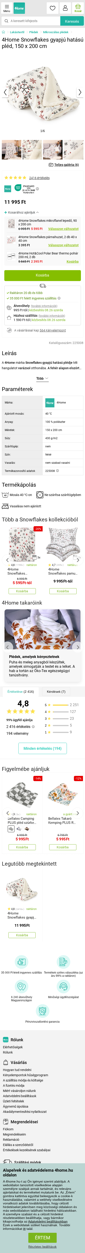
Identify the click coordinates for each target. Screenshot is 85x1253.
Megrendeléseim (14, 1134)
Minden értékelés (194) (43, 748)
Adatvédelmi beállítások (19, 1096)
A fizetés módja (13, 1085)
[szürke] (11, 829)
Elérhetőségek (13, 1047)
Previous (7, 560)
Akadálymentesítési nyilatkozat (25, 1112)
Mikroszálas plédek (55, 32)
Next (77, 560)
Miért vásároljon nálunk (19, 1091)
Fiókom (8, 1129)
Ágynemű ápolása (15, 1106)
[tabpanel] (42, 92)
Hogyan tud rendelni (17, 1070)
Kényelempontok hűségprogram (25, 1075)
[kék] (19, 829)
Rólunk (8, 1052)
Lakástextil (17, 32)
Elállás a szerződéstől (18, 1145)
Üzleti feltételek (13, 1101)
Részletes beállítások (42, 1246)
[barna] (27, 829)
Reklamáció (11, 1139)
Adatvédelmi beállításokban (48, 1221)
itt (24, 1229)
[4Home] (5, 32)
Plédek (33, 32)
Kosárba (73, 261)
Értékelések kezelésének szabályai (26, 1150)
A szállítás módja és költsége (23, 1080)
